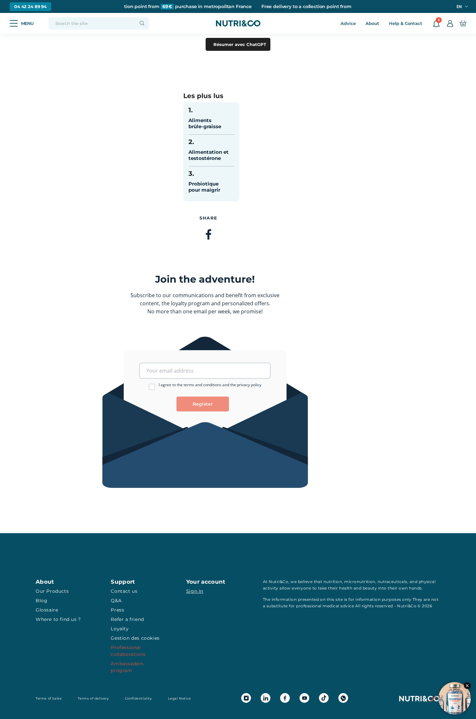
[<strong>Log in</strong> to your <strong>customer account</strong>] (450, 23)
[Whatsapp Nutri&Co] (343, 698)
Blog (41, 600)
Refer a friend (127, 619)
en (459, 6)
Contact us (124, 591)
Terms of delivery (93, 698)
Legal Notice (179, 698)
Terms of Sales (49, 698)
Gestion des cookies (135, 638)
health (345, 588)
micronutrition (359, 581)
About (372, 23)
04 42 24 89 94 (30, 6)
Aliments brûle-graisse (204, 123)
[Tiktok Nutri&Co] (324, 698)
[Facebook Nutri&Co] (285, 698)
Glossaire (47, 610)
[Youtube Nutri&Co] (304, 698)
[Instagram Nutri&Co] (246, 698)
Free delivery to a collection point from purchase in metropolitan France (158, 6)
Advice (348, 23)
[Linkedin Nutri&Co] (265, 698)
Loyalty (120, 629)
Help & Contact (405, 23)
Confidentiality (138, 698)
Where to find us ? (58, 619)
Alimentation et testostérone (208, 155)
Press (117, 610)
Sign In (194, 591)
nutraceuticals (392, 581)
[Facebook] (208, 235)
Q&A (116, 600)
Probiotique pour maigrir (204, 187)
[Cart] (462, 23)
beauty (370, 588)
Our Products (52, 591)
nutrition (332, 581)
